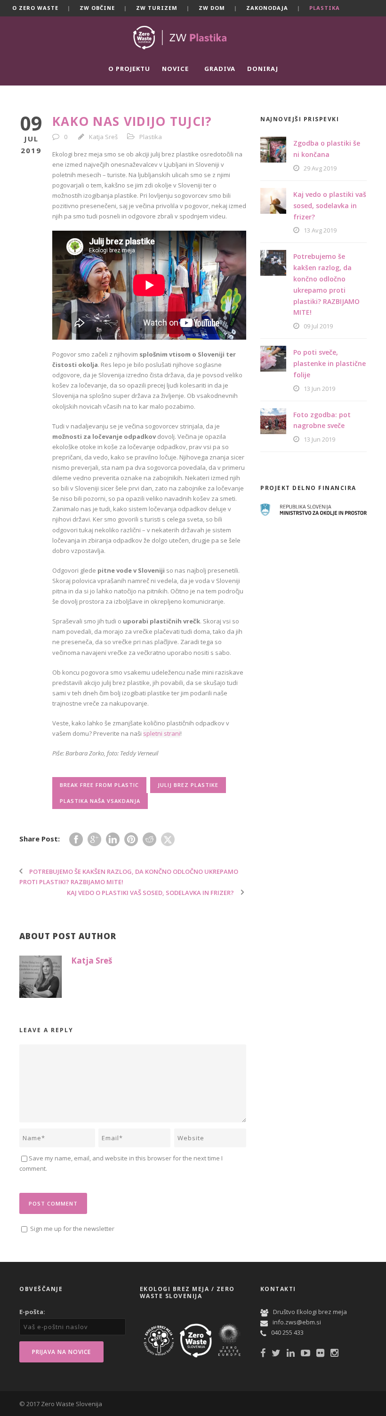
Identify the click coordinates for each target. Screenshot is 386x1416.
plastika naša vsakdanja (100, 800)
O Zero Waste (35, 7)
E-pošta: (32, 1311)
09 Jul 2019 (318, 326)
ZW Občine (97, 7)
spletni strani (161, 733)
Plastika (324, 7)
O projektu (129, 68)
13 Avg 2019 (320, 230)
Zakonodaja (267, 7)
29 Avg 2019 (320, 168)
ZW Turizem (156, 7)
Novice (175, 68)
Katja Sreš (103, 136)
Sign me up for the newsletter (71, 1228)
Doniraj (262, 68)
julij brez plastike (188, 784)
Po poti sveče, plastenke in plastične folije (329, 363)
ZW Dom (212, 7)
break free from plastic (99, 784)
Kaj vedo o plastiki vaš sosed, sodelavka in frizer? (329, 205)
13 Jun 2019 (319, 388)
